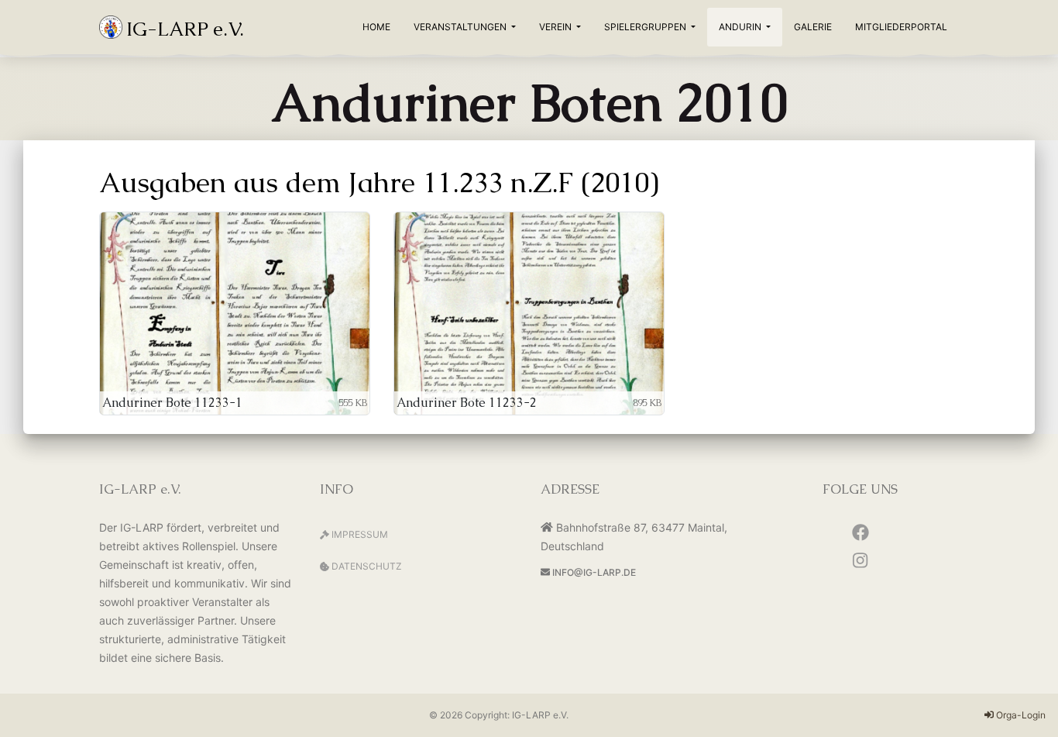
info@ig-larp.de (593, 572)
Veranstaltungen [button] (461, 27)
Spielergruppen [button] (646, 27)
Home (376, 27)
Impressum (358, 534)
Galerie (813, 27)
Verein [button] (556, 27)
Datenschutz (365, 566)
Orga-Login (1020, 715)
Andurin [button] (741, 27)
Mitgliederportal (901, 27)
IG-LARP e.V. (540, 715)
